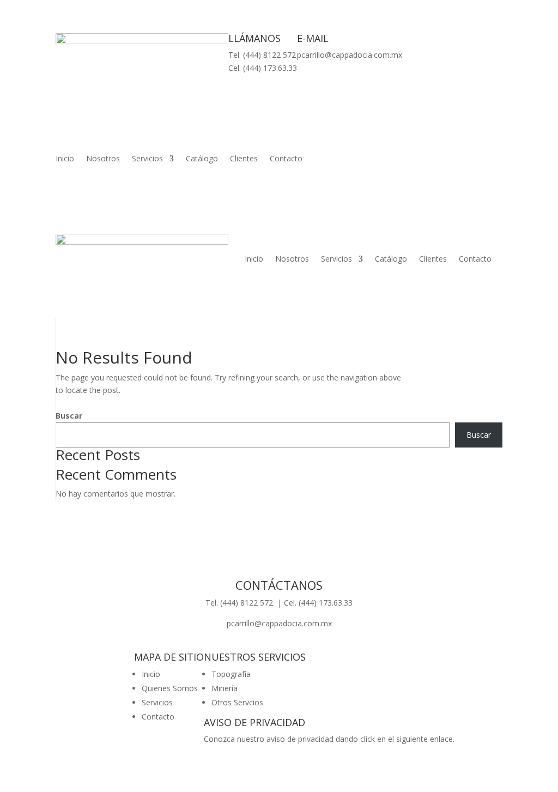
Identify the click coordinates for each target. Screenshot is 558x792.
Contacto (286, 159)
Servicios (147, 159)
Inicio (65, 159)
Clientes (244, 159)
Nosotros (103, 159)
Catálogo (202, 159)
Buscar (69, 415)
